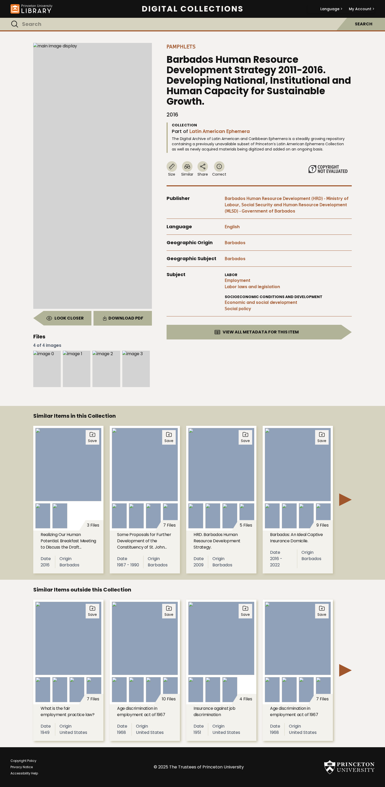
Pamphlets (181, 46)
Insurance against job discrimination (214, 711)
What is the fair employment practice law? (67, 711)
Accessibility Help (24, 773)
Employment (237, 280)
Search (363, 24)
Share (202, 174)
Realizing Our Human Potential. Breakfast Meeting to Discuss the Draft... (68, 541)
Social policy (238, 309)
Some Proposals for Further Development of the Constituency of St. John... (144, 541)
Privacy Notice (21, 767)
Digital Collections (193, 9)
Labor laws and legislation (252, 287)
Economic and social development (261, 302)
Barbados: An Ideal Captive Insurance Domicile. (296, 538)
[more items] (345, 499)
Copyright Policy (23, 760)
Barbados (235, 243)
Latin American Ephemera (219, 131)
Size (171, 174)
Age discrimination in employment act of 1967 (141, 711)
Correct (219, 174)
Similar (187, 174)
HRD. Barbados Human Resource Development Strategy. (217, 541)
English (232, 227)
